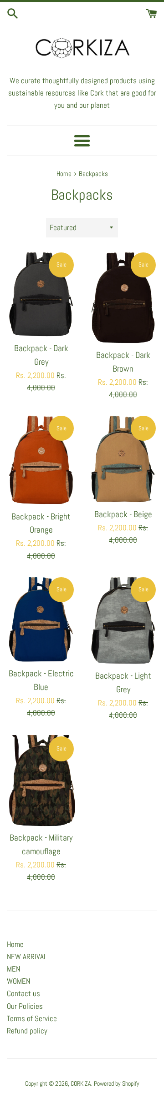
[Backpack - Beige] (123, 458)
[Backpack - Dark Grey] (41, 294)
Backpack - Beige (123, 514)
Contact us (23, 993)
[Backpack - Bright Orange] (41, 459)
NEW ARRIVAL (27, 957)
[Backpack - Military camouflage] (41, 781)
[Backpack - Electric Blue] (41, 619)
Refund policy (27, 1031)
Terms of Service (32, 1018)
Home (15, 944)
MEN (13, 969)
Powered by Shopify (116, 1084)
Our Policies (25, 1006)
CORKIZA (81, 1084)
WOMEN (18, 981)
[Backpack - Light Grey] (123, 620)
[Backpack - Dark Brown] (123, 297)
